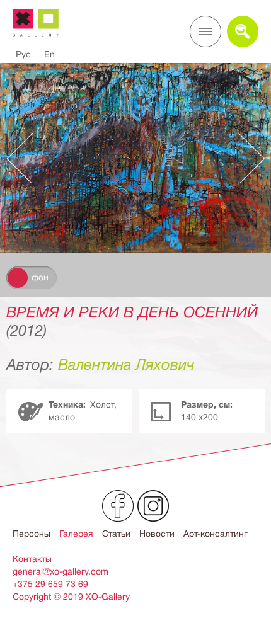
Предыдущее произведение (25, 158)
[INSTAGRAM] (153, 506)
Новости (157, 534)
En (49, 54)
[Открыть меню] (205, 31)
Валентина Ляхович (126, 365)
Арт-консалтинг (215, 534)
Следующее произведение (245, 158)
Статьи (116, 534)
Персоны (31, 534)
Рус (23, 54)
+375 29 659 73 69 (50, 584)
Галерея (76, 534)
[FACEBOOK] (118, 506)
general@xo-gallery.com (60, 571)
